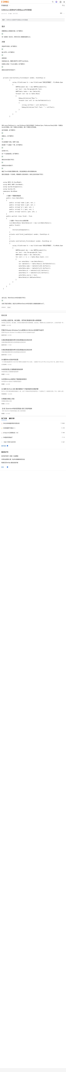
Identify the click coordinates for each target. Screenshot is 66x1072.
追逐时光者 (4, 335)
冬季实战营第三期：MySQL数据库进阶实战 (13, 459)
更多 (2, 467)
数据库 (9, 307)
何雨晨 (2, 374)
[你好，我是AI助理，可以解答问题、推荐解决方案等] (56, 2)
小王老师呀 (4, 364)
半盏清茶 (3, 325)
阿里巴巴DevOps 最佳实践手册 (9, 462)
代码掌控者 (4, 394)
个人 (63, 5)
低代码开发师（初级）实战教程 (9, 456)
